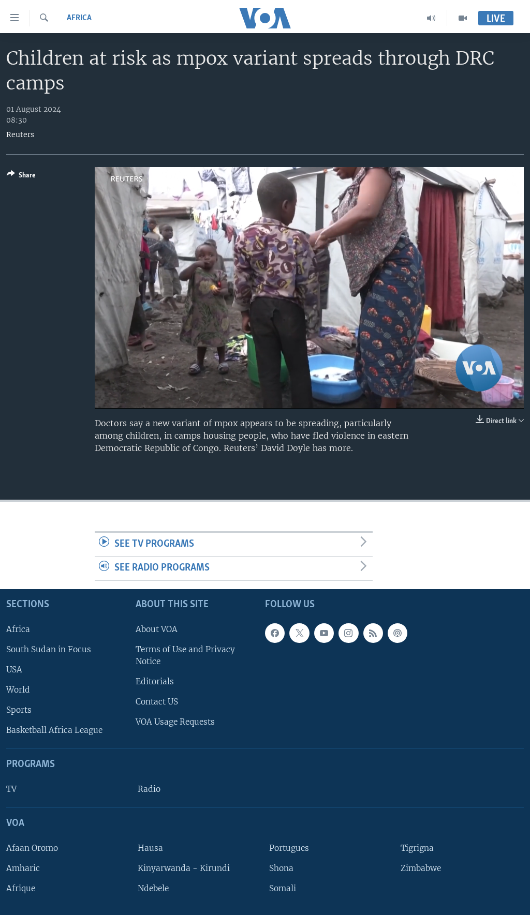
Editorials (155, 681)
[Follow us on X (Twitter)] (299, 633)
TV (11, 789)
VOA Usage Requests (175, 722)
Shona (281, 868)
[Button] (21, 177)
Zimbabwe (421, 868)
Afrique (20, 888)
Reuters (20, 134)
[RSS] (373, 633)
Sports (19, 710)
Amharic (23, 868)
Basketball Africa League (54, 730)
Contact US (157, 702)
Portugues (289, 848)
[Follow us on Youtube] (324, 633)
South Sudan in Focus (48, 649)
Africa (79, 18)
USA (14, 669)
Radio (149, 789)
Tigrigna (417, 848)
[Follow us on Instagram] (348, 633)
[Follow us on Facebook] (275, 633)
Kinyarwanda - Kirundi (184, 868)
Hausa (150, 848)
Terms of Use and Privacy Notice (185, 655)
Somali (282, 888)
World (18, 690)
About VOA (157, 629)
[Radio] (431, 18)
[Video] (462, 18)
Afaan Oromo (32, 848)
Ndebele (153, 888)
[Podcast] (397, 633)
